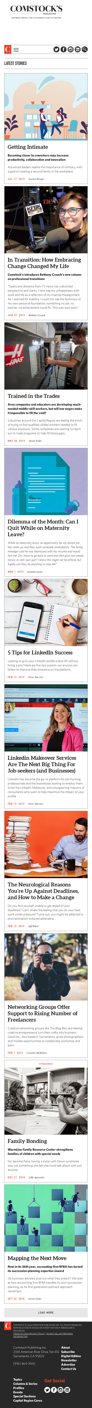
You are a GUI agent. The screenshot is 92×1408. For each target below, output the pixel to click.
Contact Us (68, 1369)
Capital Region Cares (27, 1400)
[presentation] (7, 49)
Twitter (56, 49)
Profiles (18, 1388)
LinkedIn (78, 49)
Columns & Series (25, 1383)
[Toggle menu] (15, 49)
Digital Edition (71, 1356)
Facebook (64, 49)
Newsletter (69, 1360)
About (65, 1347)
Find (85, 49)
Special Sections (24, 1396)
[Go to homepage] (36, 11)
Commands (3, 1405)
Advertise (68, 1364)
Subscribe (68, 1352)
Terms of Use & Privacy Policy (29, 1333)
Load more (46, 1312)
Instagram (71, 49)
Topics (17, 1379)
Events (18, 1392)
